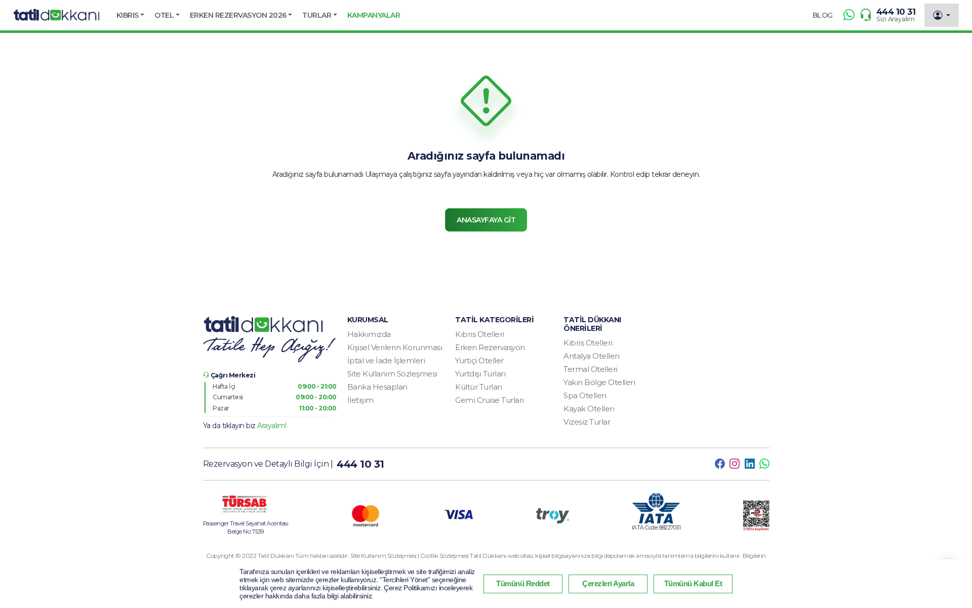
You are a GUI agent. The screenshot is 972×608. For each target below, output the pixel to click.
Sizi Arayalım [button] (895, 19)
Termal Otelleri (590, 369)
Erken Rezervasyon (490, 347)
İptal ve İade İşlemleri (386, 360)
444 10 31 (896, 11)
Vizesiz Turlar (586, 422)
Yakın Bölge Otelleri (599, 382)
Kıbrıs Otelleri (479, 334)
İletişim (360, 400)
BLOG (823, 15)
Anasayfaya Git (486, 219)
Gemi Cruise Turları (489, 400)
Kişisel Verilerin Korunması (394, 347)
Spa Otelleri (584, 395)
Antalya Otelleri (591, 356)
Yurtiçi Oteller (479, 360)
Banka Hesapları (377, 387)
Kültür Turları (478, 387)
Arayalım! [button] (272, 425)
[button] (130, 15)
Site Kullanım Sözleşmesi (392, 373)
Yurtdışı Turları (480, 373)
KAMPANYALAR (373, 15)
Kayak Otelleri (588, 408)
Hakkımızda (369, 334)
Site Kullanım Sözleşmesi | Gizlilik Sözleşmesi (410, 555)
